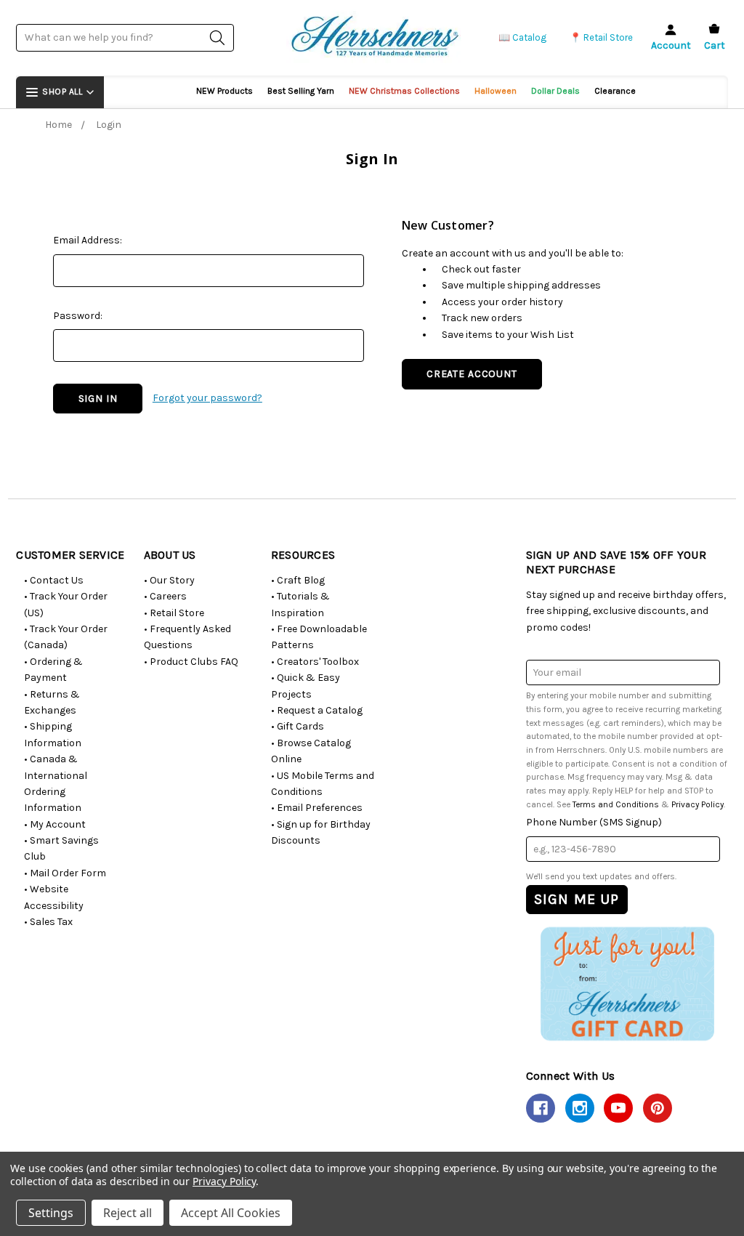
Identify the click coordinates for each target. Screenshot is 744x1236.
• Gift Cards (297, 726)
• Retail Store (174, 613)
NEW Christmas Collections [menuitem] (404, 91)
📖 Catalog (522, 37)
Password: (77, 316)
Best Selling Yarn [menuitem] (300, 91)
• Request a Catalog (317, 710)
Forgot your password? (207, 398)
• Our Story (169, 580)
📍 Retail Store (601, 37)
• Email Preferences (317, 807)
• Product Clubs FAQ (191, 661)
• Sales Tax (48, 922)
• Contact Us (54, 580)
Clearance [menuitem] (615, 91)
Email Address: (87, 240)
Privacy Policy (697, 804)
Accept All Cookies (230, 1213)
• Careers (165, 596)
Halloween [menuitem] (495, 91)
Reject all (127, 1213)
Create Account (471, 374)
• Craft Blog (298, 580)
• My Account (55, 824)
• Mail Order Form (65, 873)
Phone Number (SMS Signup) (594, 822)
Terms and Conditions (616, 804)
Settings (50, 1213)
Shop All (62, 91)
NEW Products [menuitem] (224, 91)
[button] (626, 984)
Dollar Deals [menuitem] (555, 91)
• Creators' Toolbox (315, 661)
